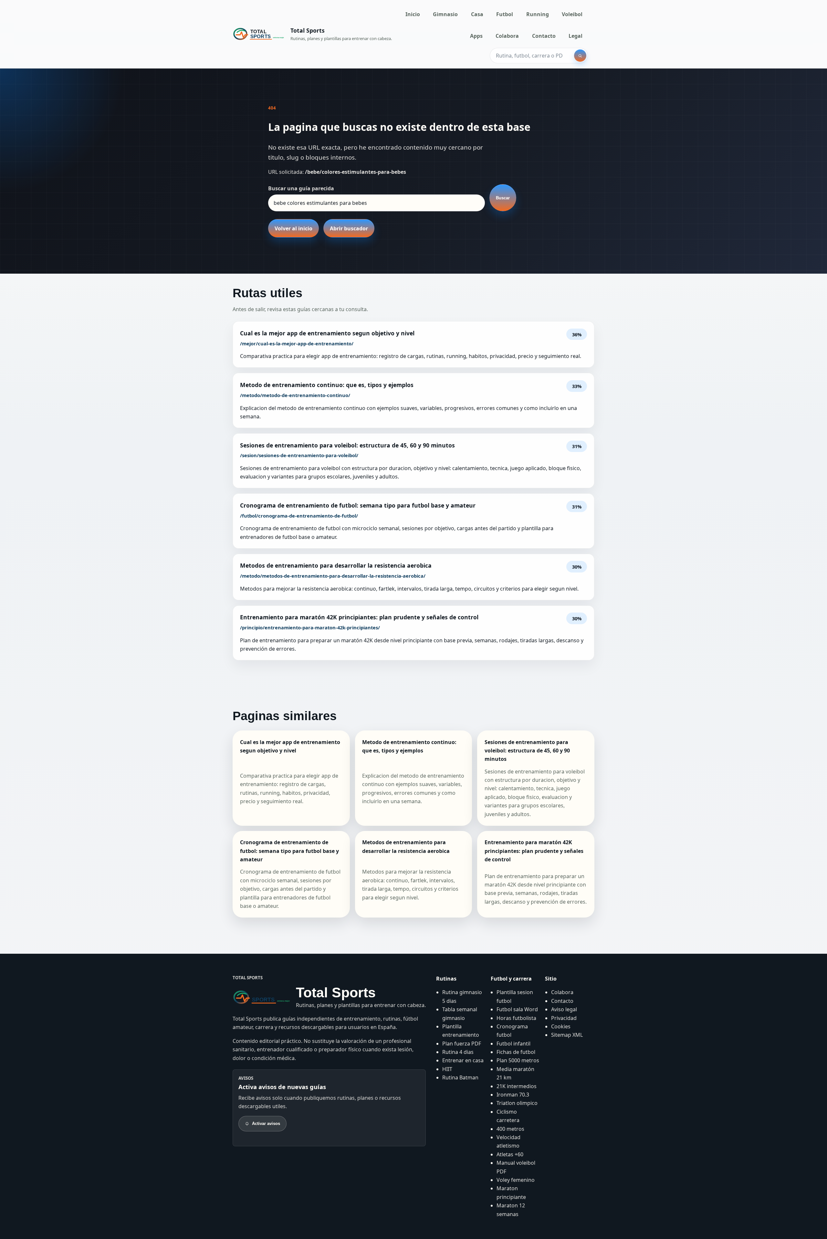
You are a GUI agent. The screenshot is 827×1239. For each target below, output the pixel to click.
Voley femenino (516, 1179)
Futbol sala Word (517, 1009)
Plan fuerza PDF (461, 1043)
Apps (476, 35)
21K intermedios (517, 1086)
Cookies (561, 1026)
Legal (575, 35)
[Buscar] (580, 55)
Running (537, 14)
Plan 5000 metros (518, 1060)
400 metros (510, 1128)
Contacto (544, 35)
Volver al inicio (293, 228)
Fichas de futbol (516, 1051)
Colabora (507, 35)
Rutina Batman (460, 1077)
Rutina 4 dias (458, 1051)
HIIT (447, 1069)
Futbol (504, 14)
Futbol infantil (513, 1043)
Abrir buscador (349, 228)
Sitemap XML (567, 1034)
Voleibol (572, 14)
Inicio (412, 14)
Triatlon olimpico (517, 1103)
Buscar (503, 197)
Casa (477, 14)
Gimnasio (445, 14)
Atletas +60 (510, 1154)
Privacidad (564, 1018)
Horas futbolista (516, 1018)
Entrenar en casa (463, 1060)
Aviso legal (564, 1009)
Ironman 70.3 (513, 1094)
